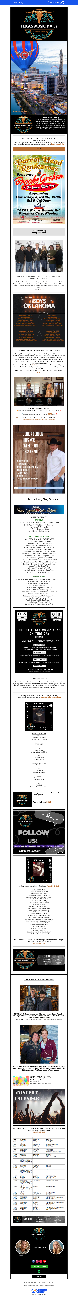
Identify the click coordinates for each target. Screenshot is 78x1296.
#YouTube (52, 419)
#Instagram (26, 419)
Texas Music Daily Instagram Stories (39, 232)
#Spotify (44, 419)
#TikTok (39, 419)
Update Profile (34, 1285)
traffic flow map (37, 365)
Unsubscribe (26, 1285)
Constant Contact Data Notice (47, 1285)
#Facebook (33, 419)
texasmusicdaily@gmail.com (51, 697)
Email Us (39, 149)
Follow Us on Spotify (39, 1266)
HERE (42, 289)
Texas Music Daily (57, 144)
